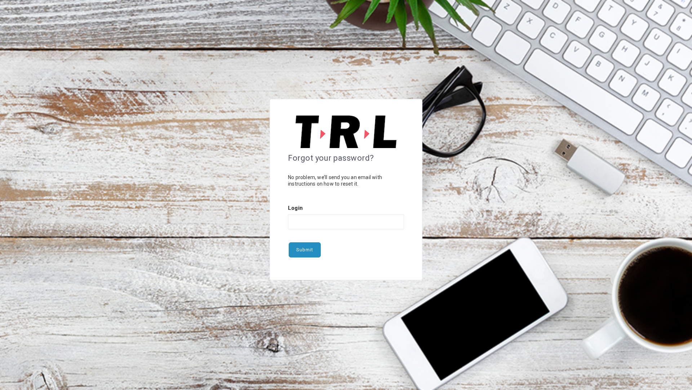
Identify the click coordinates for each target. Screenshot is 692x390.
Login (295, 208)
